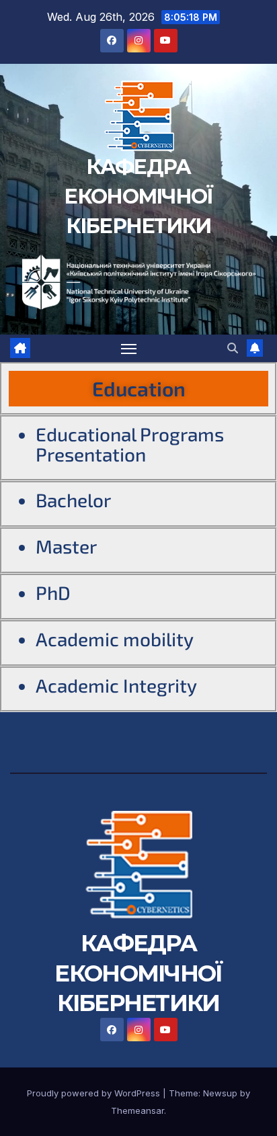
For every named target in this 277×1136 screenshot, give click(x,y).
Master (66, 546)
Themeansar (137, 1110)
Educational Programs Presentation (130, 444)
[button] (232, 348)
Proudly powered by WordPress (95, 1093)
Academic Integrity (116, 685)
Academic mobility (115, 638)
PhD (53, 592)
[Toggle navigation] (129, 348)
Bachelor (73, 499)
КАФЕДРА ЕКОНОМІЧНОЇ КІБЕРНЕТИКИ (138, 196)
